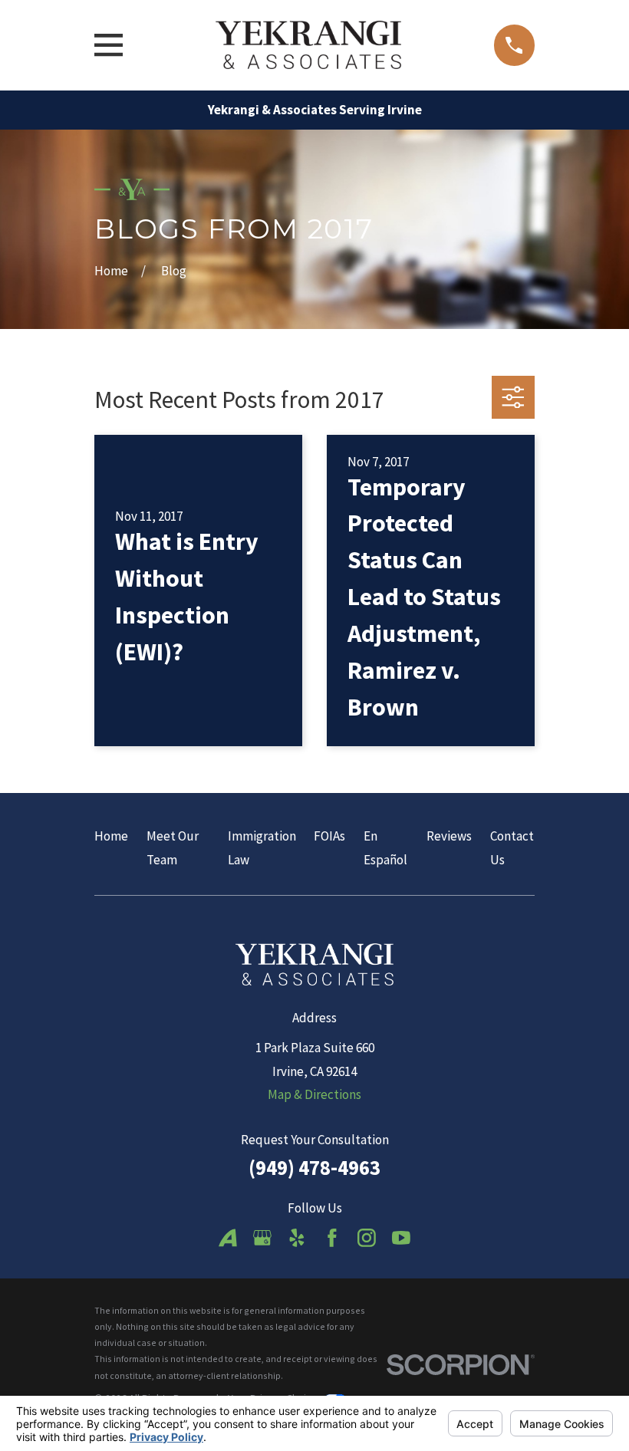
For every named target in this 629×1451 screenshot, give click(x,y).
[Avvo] (228, 1238)
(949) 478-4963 (314, 1167)
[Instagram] (366, 1238)
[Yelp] (297, 1238)
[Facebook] (332, 1238)
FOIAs (329, 835)
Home (111, 835)
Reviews (449, 835)
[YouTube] (401, 1238)
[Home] (308, 45)
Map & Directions (314, 1094)
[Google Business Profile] (262, 1238)
